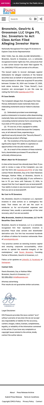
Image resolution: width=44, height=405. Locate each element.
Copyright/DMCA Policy (11, 401)
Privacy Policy (28, 401)
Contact (39, 401)
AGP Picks (5, 3)
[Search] (30, 19)
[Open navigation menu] (4, 19)
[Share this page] (40, 19)
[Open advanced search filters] (35, 19)
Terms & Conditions (31, 397)
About (12, 392)
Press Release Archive (25, 392)
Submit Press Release (13, 397)
